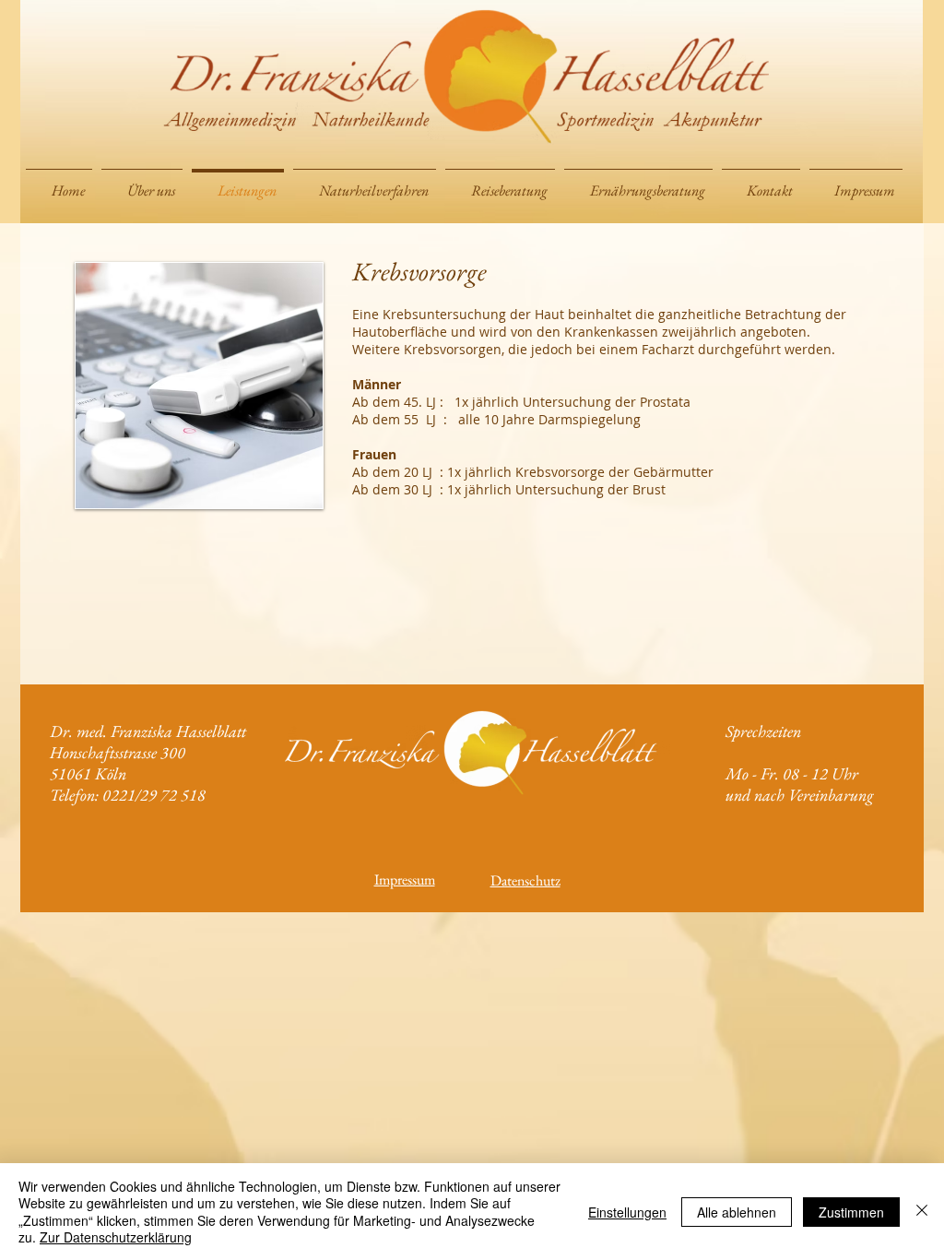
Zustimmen (851, 1212)
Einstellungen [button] (627, 1212)
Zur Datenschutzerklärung (116, 1237)
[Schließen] (922, 1211)
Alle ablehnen (736, 1212)
